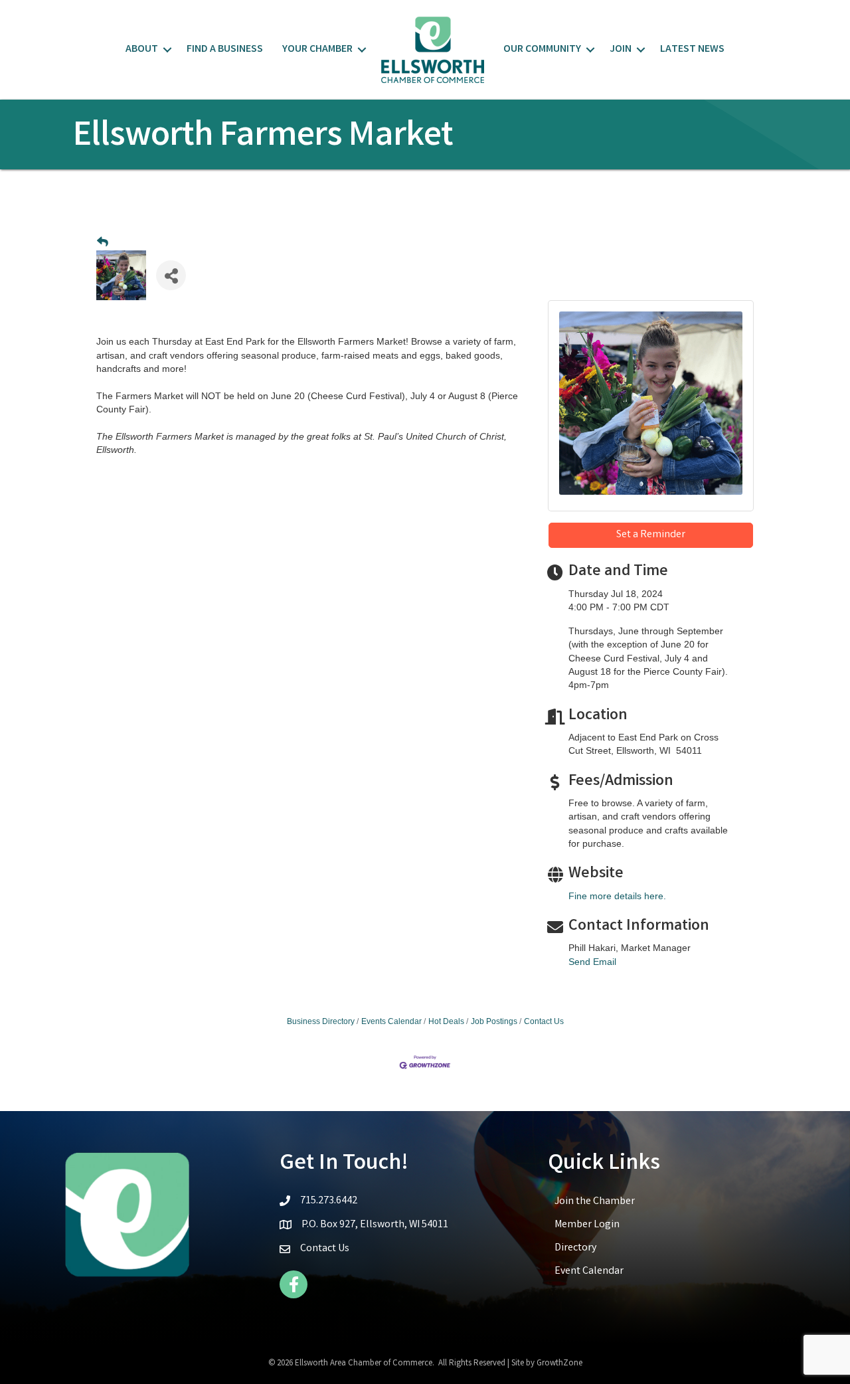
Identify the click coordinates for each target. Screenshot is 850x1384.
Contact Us (544, 1021)
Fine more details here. (617, 896)
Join (621, 49)
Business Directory (321, 1021)
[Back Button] (102, 242)
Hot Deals (446, 1021)
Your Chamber (317, 49)
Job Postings (494, 1021)
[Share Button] (171, 275)
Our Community (542, 49)
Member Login (587, 1225)
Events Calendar (391, 1021)
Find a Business (225, 49)
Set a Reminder (650, 535)
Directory (575, 1248)
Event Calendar (589, 1271)
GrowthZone (559, 1363)
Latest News (692, 49)
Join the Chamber (594, 1201)
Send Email (592, 961)
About (142, 49)
